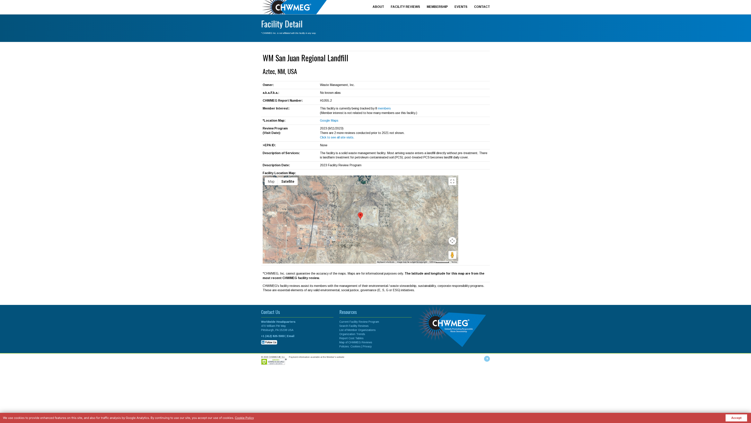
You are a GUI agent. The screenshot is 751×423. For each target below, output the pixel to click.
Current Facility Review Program (359, 321)
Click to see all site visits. (337, 137)
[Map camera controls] (452, 241)
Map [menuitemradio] (271, 181)
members (384, 108)
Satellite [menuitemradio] (287, 181)
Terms (454, 262)
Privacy (367, 346)
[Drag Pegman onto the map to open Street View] (452, 255)
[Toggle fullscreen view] (452, 181)
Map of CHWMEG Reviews (355, 342)
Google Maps (329, 120)
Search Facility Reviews (354, 325)
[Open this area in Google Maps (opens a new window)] (270, 261)
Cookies (355, 346)
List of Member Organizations (357, 330)
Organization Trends (352, 334)
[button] (360, 216)
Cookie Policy (244, 418)
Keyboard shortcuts (385, 262)
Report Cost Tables (351, 338)
